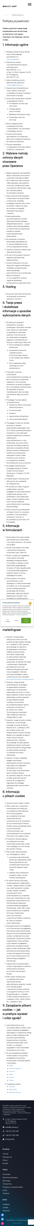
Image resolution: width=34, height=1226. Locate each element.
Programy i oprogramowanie (13, 1187)
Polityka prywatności (17, 1223)
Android (12, 1086)
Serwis (5, 1190)
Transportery (7, 1184)
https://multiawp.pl (13, 59)
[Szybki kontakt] (10, 6)
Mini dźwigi (6, 1181)
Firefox (11, 1077)
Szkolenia (6, 1193)
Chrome (12, 1071)
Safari (11, 1074)
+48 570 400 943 (12, 1131)
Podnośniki (6, 1174)
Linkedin (5, 1207)
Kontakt (5, 1163)
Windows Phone (15, 1092)
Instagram (6, 1204)
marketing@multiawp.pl (15, 85)
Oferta (5, 1160)
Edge (11, 1065)
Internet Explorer (15, 1068)
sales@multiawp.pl (11, 1127)
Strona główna (7, 15)
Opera (11, 1080)
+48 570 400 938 (12, 1135)
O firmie (5, 1154)
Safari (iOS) (13, 1089)
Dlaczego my (7, 1157)
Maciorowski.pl (24, 1220)
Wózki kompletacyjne (10, 1177)
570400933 (9, 1139)
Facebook (6, 1211)
